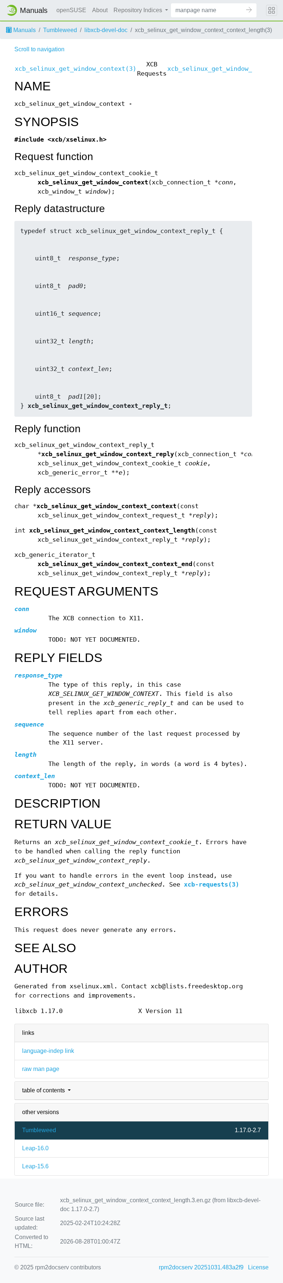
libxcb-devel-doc (105, 30)
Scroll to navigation (39, 49)
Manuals (24, 30)
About (100, 10)
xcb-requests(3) (211, 884)
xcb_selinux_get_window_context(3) (75, 68)
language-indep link (48, 1051)
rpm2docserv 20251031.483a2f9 (201, 1267)
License (258, 1267)
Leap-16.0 (35, 1148)
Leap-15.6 (35, 1166)
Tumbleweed (60, 30)
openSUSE (71, 10)
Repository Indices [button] (138, 10)
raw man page (40, 1069)
